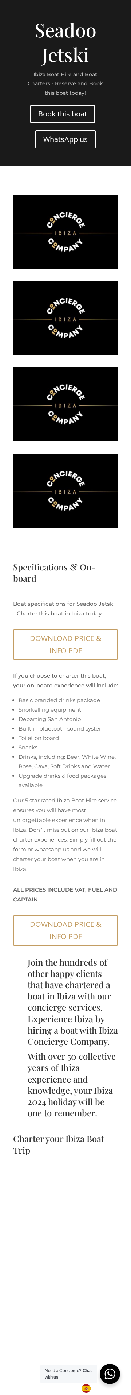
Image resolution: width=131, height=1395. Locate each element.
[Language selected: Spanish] (97, 1388)
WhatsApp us (65, 139)
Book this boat (62, 114)
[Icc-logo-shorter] (65, 266)
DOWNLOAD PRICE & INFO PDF (66, 644)
